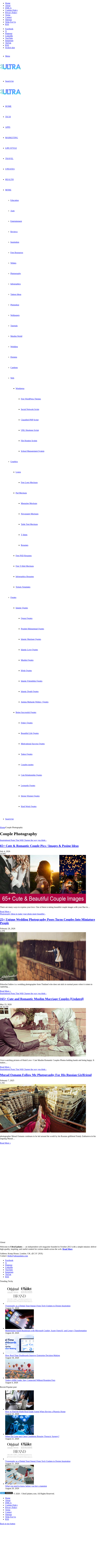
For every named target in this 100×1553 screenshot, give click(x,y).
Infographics (15, 284)
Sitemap (8, 20)
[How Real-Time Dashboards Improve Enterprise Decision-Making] (19, 1353)
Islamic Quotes (22, 608)
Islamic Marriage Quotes (31, 639)
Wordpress (20, 388)
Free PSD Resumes (24, 556)
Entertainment (16, 221)
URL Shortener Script (30, 430)
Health (9, 179)
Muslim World (16, 336)
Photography (15, 273)
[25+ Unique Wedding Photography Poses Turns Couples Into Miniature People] (43, 980)
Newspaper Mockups (29, 514)
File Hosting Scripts (29, 441)
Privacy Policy (11, 12)
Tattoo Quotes (26, 754)
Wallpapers (15, 315)
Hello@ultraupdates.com (17, 1256)
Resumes (24, 545)
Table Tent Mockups (29, 524)
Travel (9, 158)
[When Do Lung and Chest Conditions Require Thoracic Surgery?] (19, 1434)
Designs (13, 357)
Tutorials (14, 326)
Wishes (13, 263)
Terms (7, 15)
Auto (12, 211)
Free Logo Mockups (29, 482)
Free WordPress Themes (31, 399)
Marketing (11, 138)
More (8, 190)
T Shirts (24, 535)
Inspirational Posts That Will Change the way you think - (23, 840)
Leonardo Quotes (28, 785)
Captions (14, 367)
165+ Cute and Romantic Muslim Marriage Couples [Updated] (42, 999)
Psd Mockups (21, 493)
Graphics (14, 461)
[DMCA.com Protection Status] (6, 1494)
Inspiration (14, 242)
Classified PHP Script (30, 420)
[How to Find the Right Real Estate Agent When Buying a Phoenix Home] (19, 1409)
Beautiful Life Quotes (30, 733)
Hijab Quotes (26, 670)
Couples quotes (27, 765)
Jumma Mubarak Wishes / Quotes (34, 702)
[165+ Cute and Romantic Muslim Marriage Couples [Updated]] (43, 1056)
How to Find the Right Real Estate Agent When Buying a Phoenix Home (35, 1411)
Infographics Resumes (25, 576)
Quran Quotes (26, 618)
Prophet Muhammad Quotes (32, 629)
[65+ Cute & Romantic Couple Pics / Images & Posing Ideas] (43, 903)
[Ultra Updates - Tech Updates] (19, 69)
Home (7, 3)
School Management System (32, 451)
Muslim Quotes (27, 660)
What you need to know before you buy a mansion (26, 1486)
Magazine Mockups (29, 503)
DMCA (8, 8)
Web (12, 378)
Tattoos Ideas (15, 294)
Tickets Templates (23, 587)
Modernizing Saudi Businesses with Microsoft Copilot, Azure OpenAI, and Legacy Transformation (46, 1331)
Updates (10, 169)
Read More (68, 1249)
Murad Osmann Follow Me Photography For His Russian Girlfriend (46, 1075)
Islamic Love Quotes (29, 650)
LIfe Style (11, 148)
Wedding (14, 347)
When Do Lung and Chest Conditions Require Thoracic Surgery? (32, 1436)
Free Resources (16, 252)
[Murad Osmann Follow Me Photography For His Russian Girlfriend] (43, 1132)
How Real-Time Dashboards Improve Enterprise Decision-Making (32, 1355)
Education (14, 200)
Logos (18, 472)
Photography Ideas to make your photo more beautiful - (22, 914)
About (7, 5)
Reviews (14, 232)
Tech (8, 117)
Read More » (5, 911)
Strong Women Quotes (30, 796)
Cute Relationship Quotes (31, 775)
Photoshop (14, 305)
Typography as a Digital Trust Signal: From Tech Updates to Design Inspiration (37, 1306)
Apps (7, 127)
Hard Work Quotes (28, 806)
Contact (8, 17)
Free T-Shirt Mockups (25, 566)
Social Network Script (30, 409)
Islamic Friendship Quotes (31, 681)
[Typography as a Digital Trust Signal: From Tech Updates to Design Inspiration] (19, 1303)
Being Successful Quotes (26, 712)
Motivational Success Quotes (33, 744)
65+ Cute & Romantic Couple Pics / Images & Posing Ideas (39, 845)
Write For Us (10, 22)
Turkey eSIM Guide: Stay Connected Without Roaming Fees (30, 1380)
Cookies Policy (11, 10)
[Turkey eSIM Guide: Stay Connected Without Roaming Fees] (19, 1378)
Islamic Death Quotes (30, 691)
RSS (7, 24)
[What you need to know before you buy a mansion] (19, 1484)
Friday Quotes (27, 723)
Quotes (13, 597)
